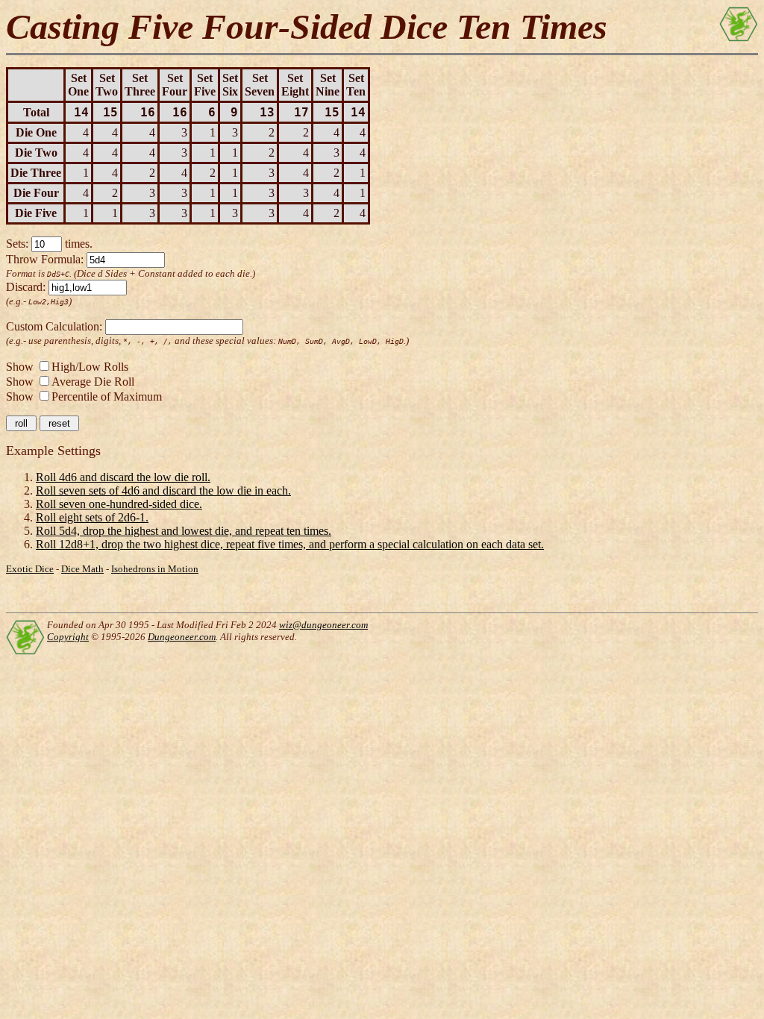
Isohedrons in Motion (154, 568)
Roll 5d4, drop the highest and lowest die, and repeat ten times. (183, 530)
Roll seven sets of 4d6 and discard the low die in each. (163, 490)
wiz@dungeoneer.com (323, 624)
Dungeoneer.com (182, 636)
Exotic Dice (30, 568)
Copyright (68, 636)
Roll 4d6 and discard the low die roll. (123, 477)
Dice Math (82, 568)
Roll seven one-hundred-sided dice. (119, 504)
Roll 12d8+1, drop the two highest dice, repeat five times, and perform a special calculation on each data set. (290, 544)
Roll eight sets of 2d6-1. (92, 517)
